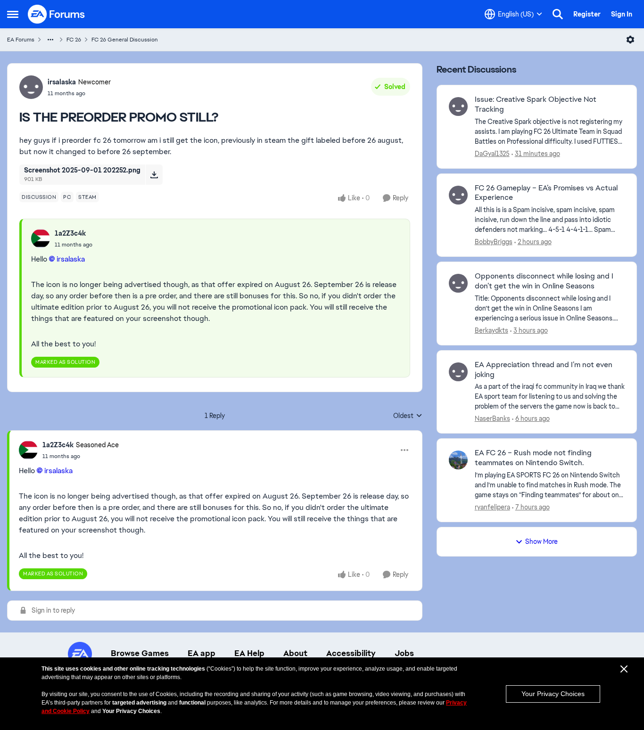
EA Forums (20, 39)
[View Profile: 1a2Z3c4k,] (40, 238)
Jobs (404, 653)
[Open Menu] (630, 39)
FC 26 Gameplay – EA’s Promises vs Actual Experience (546, 193)
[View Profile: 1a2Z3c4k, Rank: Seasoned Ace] (28, 450)
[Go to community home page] (56, 14)
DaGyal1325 (492, 153)
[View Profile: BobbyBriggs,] (458, 195)
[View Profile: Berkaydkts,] (458, 283)
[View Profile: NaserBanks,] (458, 371)
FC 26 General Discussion (124, 39)
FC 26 (73, 39)
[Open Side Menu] (12, 14)
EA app (201, 653)
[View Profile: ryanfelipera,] (458, 460)
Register (587, 14)
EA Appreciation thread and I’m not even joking (543, 369)
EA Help (249, 653)
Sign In (621, 14)
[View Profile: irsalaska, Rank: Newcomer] (31, 87)
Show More (541, 541)
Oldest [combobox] (407, 416)
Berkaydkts (491, 330)
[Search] (557, 14)
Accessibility (351, 653)
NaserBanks (492, 418)
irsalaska (62, 82)
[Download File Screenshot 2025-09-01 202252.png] (154, 174)
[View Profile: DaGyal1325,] (458, 106)
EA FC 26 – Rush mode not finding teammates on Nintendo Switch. (533, 458)
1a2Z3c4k (70, 233)
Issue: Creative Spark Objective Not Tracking (535, 104)
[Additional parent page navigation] (50, 39)
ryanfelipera (492, 507)
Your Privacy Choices (553, 693)
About (295, 653)
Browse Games (140, 653)
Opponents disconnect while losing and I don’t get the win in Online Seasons (544, 281)
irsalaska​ (71, 259)
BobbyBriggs (493, 242)
